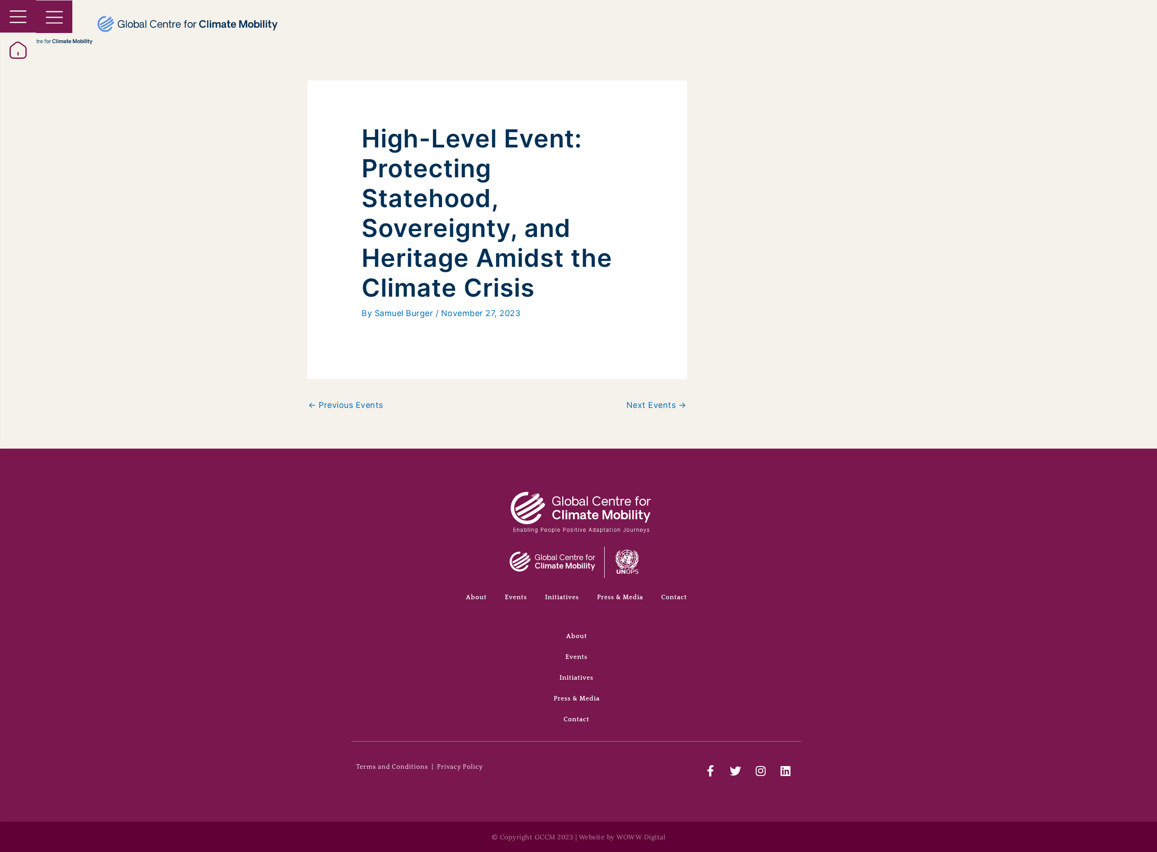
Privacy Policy (460, 767)
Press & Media (620, 597)
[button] (18, 16)
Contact (674, 597)
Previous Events (345, 405)
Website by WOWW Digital (622, 837)
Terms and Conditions (392, 767)
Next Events (656, 405)
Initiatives (562, 597)
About (476, 597)
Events (516, 597)
